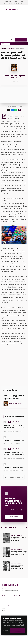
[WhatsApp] (15, 110)
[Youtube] (16, 4)
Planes (3, 608)
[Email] (23, 4)
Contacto (16, 598)
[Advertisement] (14, 26)
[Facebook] (7, 4)
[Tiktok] (14, 4)
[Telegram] (18, 4)
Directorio (16, 600)
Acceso (4, 610)
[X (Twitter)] (8, 110)
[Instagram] (9, 4)
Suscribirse (20, 39)
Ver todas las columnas (14, 477)
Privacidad (5, 630)
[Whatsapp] (21, 4)
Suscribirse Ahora (14, 516)
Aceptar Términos (18, 631)
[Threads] (11, 4)
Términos (4, 600)
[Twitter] (4, 4)
